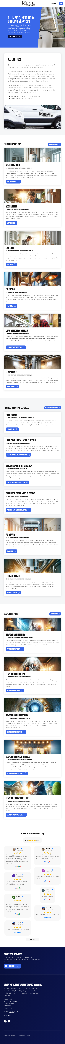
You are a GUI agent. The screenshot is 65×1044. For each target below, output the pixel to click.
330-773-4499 (53, 3)
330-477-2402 (7, 1005)
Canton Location (8, 999)
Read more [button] (9, 863)
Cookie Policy (22, 1035)
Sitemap (28, 1035)
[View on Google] (14, 849)
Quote (61, 3)
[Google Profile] (5, 1021)
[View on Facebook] (43, 908)
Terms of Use (7, 1035)
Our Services (13, 36)
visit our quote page (10, 959)
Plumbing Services (53, 144)
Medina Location (8, 1009)
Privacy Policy (14, 1035)
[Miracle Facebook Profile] (9, 1021)
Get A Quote (10, 966)
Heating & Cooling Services (51, 408)
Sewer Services (54, 614)
